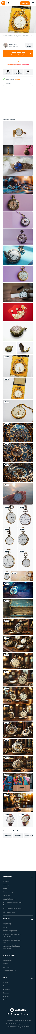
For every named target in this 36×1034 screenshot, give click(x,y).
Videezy (5, 992)
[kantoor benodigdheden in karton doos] (17, 871)
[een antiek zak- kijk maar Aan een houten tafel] (17, 716)
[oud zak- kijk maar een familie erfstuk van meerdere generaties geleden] (17, 132)
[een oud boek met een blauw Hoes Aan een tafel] (17, 697)
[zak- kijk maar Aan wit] (10, 539)
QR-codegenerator (9, 1016)
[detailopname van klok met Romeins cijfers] (17, 475)
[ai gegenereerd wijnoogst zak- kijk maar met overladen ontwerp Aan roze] (12, 160)
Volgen (29, 46)
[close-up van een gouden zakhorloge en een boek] (17, 302)
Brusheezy (6, 985)
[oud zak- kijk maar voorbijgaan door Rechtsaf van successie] (17, 341)
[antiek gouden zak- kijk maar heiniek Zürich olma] (17, 434)
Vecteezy (6, 989)
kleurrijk (18, 940)
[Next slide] (28, 939)
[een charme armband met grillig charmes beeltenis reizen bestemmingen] (17, 195)
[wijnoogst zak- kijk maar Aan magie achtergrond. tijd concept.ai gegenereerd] (17, 679)
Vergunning (7, 1028)
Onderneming (8, 996)
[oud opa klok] (8, 149)
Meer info (8, 83)
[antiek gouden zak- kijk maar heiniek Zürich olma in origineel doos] (17, 389)
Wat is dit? (17, 79)
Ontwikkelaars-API (9, 1003)
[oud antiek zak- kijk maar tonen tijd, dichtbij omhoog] (17, 265)
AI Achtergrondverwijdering (12, 1013)
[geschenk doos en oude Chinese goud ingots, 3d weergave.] (17, 322)
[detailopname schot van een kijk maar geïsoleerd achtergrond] (10, 909)
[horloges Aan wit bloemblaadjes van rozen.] (17, 175)
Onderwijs (6, 1000)
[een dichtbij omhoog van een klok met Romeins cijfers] (17, 455)
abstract (8, 940)
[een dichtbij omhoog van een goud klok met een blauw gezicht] (17, 495)
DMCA (5, 1031)
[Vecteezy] (3, 3)
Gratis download (18, 53)
